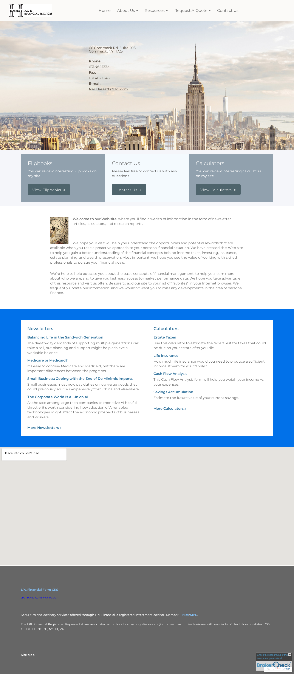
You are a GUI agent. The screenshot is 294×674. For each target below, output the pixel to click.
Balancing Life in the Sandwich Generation (65, 337)
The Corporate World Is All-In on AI (57, 397)
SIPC (193, 615)
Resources (155, 10)
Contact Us (227, 10)
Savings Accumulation (173, 392)
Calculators (165, 328)
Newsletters (40, 328)
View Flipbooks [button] (46, 190)
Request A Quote (190, 10)
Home (105, 10)
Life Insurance (165, 356)
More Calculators (169, 409)
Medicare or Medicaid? (47, 360)
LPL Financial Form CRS (39, 590)
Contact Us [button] (126, 190)
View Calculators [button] (216, 190)
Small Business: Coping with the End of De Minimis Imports (80, 379)
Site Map (28, 655)
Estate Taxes (164, 337)
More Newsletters (44, 428)
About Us (126, 10)
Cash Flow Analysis (170, 374)
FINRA (184, 615)
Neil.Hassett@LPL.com (108, 89)
